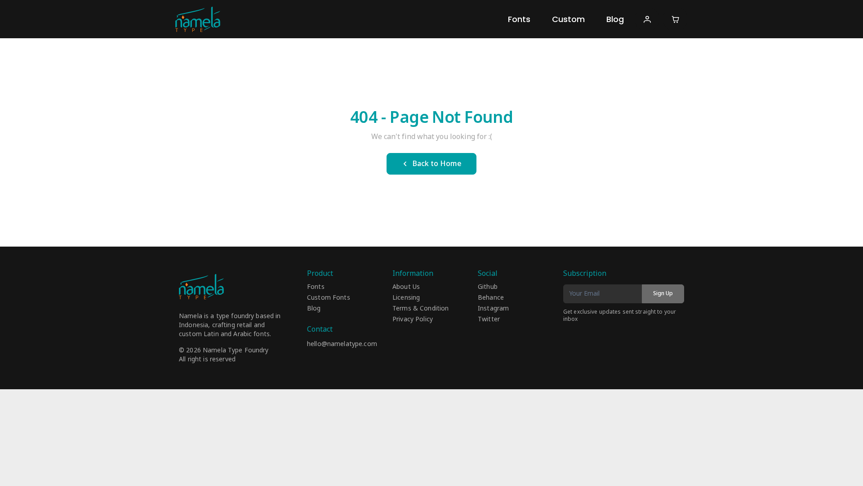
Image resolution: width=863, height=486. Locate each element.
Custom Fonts (328, 297)
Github (488, 287)
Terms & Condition (420, 308)
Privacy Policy (412, 319)
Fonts (519, 19)
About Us (406, 287)
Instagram (493, 308)
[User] (647, 19)
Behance (491, 297)
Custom (568, 19)
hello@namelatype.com (342, 344)
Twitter (489, 319)
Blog (615, 19)
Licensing (406, 297)
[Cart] (675, 19)
